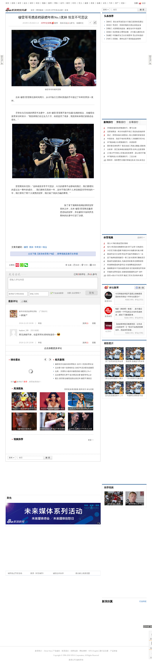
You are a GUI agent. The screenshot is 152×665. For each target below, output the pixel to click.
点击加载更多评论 (53, 348)
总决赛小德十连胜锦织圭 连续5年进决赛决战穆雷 (74, 368)
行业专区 (143, 601)
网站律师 (83, 651)
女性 (104, 3)
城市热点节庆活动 (15, 573)
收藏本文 (80, 23)
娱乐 (25, 3)
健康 (86, 3)
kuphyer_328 (23, 330)
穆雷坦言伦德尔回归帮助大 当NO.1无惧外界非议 (74, 364)
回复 (94, 323)
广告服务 (56, 651)
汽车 (111, 3)
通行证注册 (103, 651)
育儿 (80, 3)
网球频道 (39, 10)
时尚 (74, 3)
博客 (56, 3)
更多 (123, 3)
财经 (31, 3)
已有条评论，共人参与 (85, 274)
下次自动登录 (58, 293)
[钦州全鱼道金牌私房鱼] (13, 317)
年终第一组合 (41, 247)
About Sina (48, 651)
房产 (117, 3)
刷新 (24, 301)
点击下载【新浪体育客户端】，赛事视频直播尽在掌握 (53, 254)
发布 (92, 292)
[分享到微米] (17, 265)
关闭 (94, 265)
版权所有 (79, 660)
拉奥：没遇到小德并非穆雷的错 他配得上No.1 (73, 371)
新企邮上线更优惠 (83, 573)
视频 (44, 3)
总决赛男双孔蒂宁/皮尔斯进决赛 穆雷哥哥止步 (73, 375)
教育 (68, 3)
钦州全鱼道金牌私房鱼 (28, 311)
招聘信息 (74, 651)
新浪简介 (38, 651)
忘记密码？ (76, 293)
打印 (86, 265)
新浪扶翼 (107, 601)
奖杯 (31, 247)
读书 (62, 3)
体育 (19, 3)
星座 (92, 3)
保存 (77, 265)
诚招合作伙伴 (58, 573)
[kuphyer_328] (13, 336)
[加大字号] (95, 23)
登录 (25, 382)
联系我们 (65, 651)
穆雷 (26, 247)
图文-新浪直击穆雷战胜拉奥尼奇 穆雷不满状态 (73, 378)
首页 (7, 3)
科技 (37, 3)
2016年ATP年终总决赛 (54, 10)
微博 (50, 3)
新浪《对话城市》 (37, 573)
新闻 (13, 3)
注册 (136, 3)
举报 (40, 323)
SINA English (93, 651)
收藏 (98, 3)
